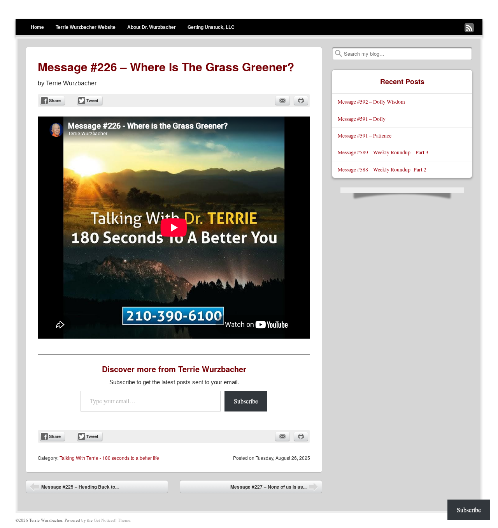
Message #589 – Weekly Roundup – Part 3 (383, 152)
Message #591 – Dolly (362, 118)
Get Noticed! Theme (112, 520)
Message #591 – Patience (364, 135)
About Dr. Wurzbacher (151, 26)
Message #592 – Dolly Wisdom (371, 101)
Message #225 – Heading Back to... (74, 488)
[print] (301, 100)
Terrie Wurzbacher (71, 83)
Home (37, 26)
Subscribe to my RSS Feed (469, 27)
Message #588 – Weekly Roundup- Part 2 (382, 169)
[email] (282, 100)
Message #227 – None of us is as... (274, 488)
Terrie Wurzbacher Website (86, 26)
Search (338, 53)
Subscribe (246, 401)
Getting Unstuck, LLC (211, 26)
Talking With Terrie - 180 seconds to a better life (109, 457)
